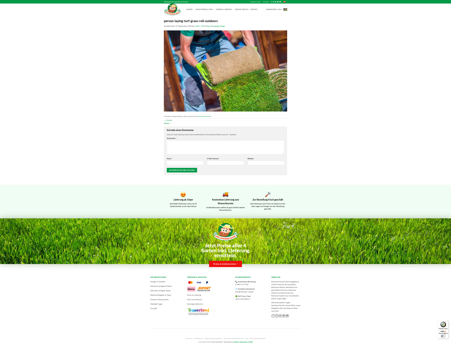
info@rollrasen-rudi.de (244, 292)
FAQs (293, 305)
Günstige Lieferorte (195, 304)
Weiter (168, 123)
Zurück (168, 120)
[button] (276, 9)
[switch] (443, 336)
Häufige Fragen (255, 2)
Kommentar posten (204, 116)
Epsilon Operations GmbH (243, 342)
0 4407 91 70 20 (241, 284)
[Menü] (447, 321)
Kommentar (172, 138)
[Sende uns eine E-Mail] (275, 2)
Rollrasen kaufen (278, 296)
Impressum (198, 338)
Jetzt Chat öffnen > (243, 299)
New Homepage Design (215, 26)
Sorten (189, 9)
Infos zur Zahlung (194, 295)
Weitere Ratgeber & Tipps (160, 295)
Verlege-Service (242, 9)
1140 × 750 (199, 26)
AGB (246, 338)
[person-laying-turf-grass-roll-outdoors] (225, 70)
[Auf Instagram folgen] (273, 2)
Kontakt (266, 2)
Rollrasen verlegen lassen (160, 290)
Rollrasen (275, 287)
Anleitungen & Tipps (204, 9)
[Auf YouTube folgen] (280, 2)
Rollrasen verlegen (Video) (161, 286)
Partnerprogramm (257, 338)
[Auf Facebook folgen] (271, 2)
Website (250, 159)
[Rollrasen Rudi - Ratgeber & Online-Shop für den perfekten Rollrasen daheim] (173, 9)
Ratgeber (275, 308)
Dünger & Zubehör (224, 9)
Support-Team (292, 308)
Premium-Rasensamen (159, 299)
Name (169, 159)
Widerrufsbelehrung (213, 338)
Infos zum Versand (194, 299)
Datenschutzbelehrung (234, 338)
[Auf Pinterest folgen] (277, 2)
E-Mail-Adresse (213, 159)
